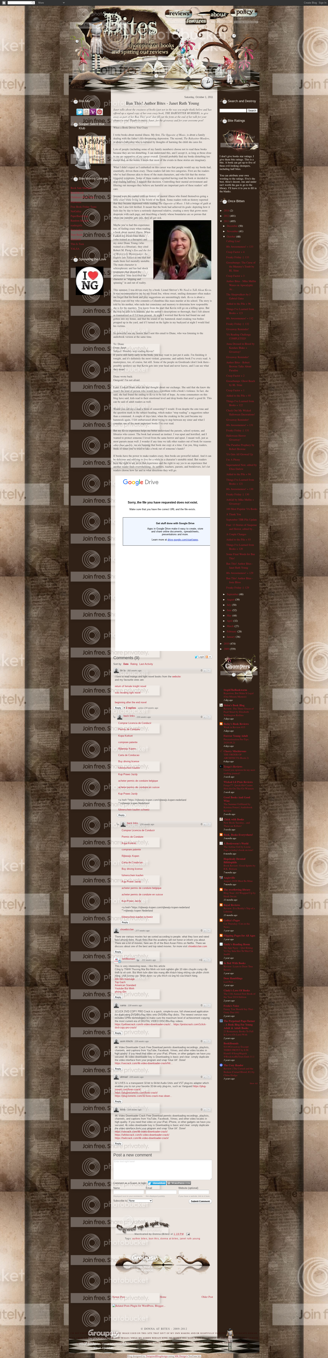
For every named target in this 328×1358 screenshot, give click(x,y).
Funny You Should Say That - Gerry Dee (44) (239, 1010)
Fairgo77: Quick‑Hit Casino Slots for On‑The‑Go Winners (239, 787)
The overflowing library (237, 890)
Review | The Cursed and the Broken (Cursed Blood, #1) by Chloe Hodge (239, 1072)
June (229, 610)
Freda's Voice (231, 1006)
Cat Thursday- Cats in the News (237, 925)
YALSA (75, 248)
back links (129, 715)
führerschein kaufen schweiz (134, 809)
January (231, 636)
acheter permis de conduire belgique (138, 780)
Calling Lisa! (233, 241)
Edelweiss (76, 202)
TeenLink (76, 239)
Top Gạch (120, 982)
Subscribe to (120, 1200)
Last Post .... (230, 981)
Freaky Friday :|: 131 (237, 430)
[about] (222, 31)
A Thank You (233, 514)
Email (149, 1188)
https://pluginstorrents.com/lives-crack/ (136, 1092)
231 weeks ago (149, 960)
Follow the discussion (208, 657)
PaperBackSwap (79, 216)
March (230, 626)
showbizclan (127, 929)
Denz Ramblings (233, 978)
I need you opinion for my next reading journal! (239, 771)
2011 (227, 221)
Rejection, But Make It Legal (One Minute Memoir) (239, 694)
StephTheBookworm (235, 690)
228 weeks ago (135, 1005)
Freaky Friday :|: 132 (237, 324)
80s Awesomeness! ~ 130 (239, 489)
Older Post (207, 1297)
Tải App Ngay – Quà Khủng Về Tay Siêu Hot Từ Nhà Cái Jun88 (238, 951)
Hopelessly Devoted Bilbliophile (234, 860)
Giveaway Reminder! (237, 329)
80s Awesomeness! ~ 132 (239, 318)
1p (138, 960)
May (229, 615)
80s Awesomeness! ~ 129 (239, 573)
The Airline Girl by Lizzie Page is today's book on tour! (238, 848)
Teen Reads (77, 234)
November (233, 231)
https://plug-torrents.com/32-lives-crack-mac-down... (143, 1095)
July (229, 605)
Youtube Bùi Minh (124, 988)
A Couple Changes (236, 534)
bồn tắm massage (125, 979)
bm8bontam (128, 958)
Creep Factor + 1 (235, 390)
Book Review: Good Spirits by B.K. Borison (239, 867)
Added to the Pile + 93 (238, 539)
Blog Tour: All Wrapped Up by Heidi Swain (240, 894)
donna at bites (169, 1238)
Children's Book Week (83, 197)
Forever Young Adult (236, 736)
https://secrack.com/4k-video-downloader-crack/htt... (144, 1063)
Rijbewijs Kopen (127, 748)
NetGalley (76, 211)
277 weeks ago (143, 931)
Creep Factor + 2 (235, 375)
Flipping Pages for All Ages (239, 935)
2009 (227, 649)
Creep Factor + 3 (235, 276)
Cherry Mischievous (235, 751)
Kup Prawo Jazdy (128, 774)
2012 (227, 216)
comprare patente (127, 742)
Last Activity (146, 664)
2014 (227, 210)
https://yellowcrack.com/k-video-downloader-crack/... (144, 1024)
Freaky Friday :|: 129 (237, 587)
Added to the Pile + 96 (238, 303)
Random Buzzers (80, 220)
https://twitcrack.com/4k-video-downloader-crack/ (142, 1138)
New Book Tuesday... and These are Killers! (237, 824)
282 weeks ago (134, 670)
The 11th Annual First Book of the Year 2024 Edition (239, 995)
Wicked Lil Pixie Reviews (238, 782)
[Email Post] (187, 1234)
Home (163, 1297)
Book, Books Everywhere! (238, 835)
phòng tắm (120, 991)
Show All (254, 1083)
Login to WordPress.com (179, 1183)
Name (116, 1188)
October (231, 236)
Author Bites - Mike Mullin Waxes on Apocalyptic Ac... (241, 285)
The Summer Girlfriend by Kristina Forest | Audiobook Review (238, 807)
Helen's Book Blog (234, 705)
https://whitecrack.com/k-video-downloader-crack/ (142, 1134)
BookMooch (77, 192)
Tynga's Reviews (233, 767)
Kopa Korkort (125, 735)
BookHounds (231, 1043)
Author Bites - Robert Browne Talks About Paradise (238, 366)
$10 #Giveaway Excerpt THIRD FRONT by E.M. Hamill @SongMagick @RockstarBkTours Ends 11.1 (239, 1051)
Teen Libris (77, 230)
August (231, 599)
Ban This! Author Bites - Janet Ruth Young (162, 103)
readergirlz (76, 225)
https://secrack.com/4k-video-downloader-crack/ (141, 1131)
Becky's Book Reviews (236, 724)
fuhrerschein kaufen (129, 767)
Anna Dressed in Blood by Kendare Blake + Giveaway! (240, 348)
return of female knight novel (130, 686)
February (232, 631)
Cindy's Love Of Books (237, 990)
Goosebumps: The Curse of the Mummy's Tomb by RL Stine (240, 266)
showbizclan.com (197, 946)
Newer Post (118, 1297)
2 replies (131, 707)
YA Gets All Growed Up (239, 454)
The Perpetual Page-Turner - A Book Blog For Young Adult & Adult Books (239, 1024)
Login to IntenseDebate (157, 1183)
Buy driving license (128, 761)
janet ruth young (190, 1238)
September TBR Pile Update (241, 519)
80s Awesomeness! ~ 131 (239, 425)
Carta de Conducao (128, 755)
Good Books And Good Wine (237, 799)
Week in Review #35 (234, 727)
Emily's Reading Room (237, 944)
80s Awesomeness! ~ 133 (239, 246)
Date (126, 664)
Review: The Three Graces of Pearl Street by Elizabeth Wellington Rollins (239, 712)
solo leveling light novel (127, 692)
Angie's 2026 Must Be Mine (238, 881)
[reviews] (177, 31)
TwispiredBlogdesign (157, 1356)
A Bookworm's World (236, 843)
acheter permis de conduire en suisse (138, 787)
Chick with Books (234, 819)
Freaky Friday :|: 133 (237, 257)
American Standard (125, 985)
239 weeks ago (144, 717)
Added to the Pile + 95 (238, 395)
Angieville (229, 878)
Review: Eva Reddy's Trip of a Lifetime (239, 910)
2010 (227, 643)
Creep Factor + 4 (235, 252)
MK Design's (181, 1356)
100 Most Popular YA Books (241, 509)
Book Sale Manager (81, 188)
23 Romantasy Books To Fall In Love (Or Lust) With (238, 1033)
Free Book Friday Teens (83, 206)
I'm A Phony (233, 459)
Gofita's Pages (232, 920)
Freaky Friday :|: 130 (237, 494)
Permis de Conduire (129, 729)
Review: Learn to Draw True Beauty (238, 968)
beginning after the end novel (131, 702)
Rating (133, 664)
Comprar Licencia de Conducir (134, 723)
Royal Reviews (232, 905)
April (230, 621)
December (232, 226)
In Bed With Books (234, 963)
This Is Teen (77, 244)
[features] (200, 31)
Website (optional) (188, 1188)
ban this (154, 1238)
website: (176, 676)
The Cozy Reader (233, 1065)
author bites (139, 1238)
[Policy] (246, 31)
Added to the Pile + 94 (238, 474)
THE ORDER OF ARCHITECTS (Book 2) (236, 756)
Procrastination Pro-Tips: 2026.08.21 (236, 741)
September (233, 594)
